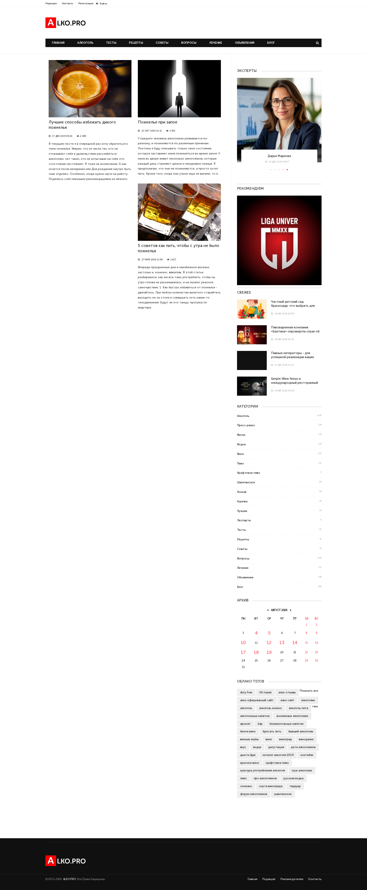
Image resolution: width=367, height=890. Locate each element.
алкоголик (308, 700)
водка (257, 747)
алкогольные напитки (255, 715)
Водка (241, 444)
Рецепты (136, 43)
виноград (285, 739)
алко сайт (287, 700)
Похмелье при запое (157, 122)
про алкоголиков (265, 778)
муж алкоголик (302, 770)
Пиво (240, 463)
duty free (246, 692)
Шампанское (246, 482)
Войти (103, 3)
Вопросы (188, 43)
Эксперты (244, 520)
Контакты (67, 3)
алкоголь (175, 272)
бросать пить (272, 731)
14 (294, 642)
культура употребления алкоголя (262, 770)
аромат (245, 723)
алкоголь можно (270, 707)
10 (243, 642)
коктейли (307, 754)
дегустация (276, 747)
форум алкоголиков (253, 793)
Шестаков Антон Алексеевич (279, 155)
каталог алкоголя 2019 (278, 754)
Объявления (244, 43)
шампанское (283, 793)
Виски (241, 434)
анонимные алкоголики (292, 715)
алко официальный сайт (257, 700)
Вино (240, 453)
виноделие (306, 739)
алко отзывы (287, 692)
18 (256, 652)
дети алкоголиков (303, 747)
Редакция (51, 3)
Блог (271, 43)
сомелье (246, 786)
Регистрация (85, 3)
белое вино (248, 731)
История (265, 692)
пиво (243, 778)
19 (269, 652)
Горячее (242, 501)
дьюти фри (247, 754)
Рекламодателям (292, 879)
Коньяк (242, 491)
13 (281, 642)
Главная (58, 43)
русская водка (293, 778)
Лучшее (242, 510)
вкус (243, 747)
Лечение (215, 43)
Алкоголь (85, 43)
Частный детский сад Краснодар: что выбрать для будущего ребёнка (293, 305)
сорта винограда (270, 786)
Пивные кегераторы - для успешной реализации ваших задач (292, 357)
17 (243, 652)
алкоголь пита (298, 707)
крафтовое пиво (277, 762)
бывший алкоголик (300, 731)
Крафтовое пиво (248, 472)
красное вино (249, 762)
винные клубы (249, 739)
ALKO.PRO (69, 879)
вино (268, 739)
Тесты (111, 43)
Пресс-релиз (246, 425)
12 (269, 642)
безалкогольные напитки (286, 723)
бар (260, 723)
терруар (295, 786)
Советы (162, 43)
